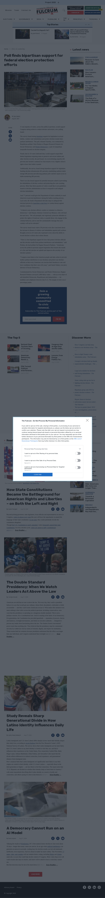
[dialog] (52, 449)
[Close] (88, 421)
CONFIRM (38, 474)
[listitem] (52, 449)
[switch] (78, 453)
